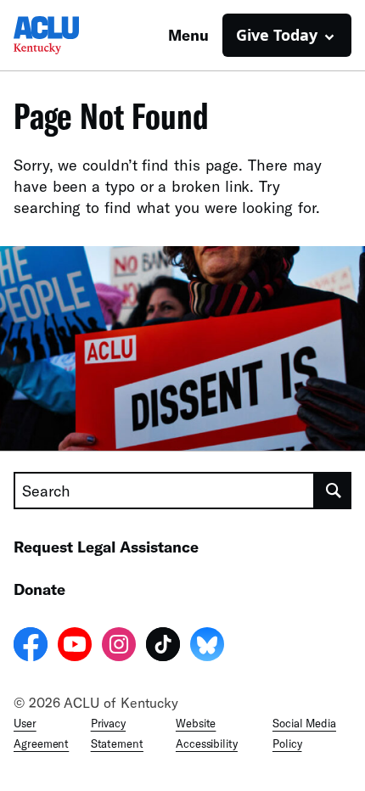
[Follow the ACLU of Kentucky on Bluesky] (207, 646)
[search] (333, 490)
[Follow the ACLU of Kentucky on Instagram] (119, 646)
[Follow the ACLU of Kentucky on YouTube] (75, 646)
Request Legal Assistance (106, 546)
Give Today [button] (276, 35)
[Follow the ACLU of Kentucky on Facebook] (31, 646)
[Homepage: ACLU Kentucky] (73, 35)
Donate (39, 589)
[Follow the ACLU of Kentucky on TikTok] (163, 646)
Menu (188, 34)
